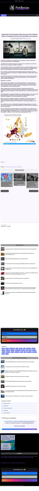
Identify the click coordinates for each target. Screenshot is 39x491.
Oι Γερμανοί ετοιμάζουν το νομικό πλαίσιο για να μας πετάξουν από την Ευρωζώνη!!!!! (21, 249)
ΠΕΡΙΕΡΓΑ (20, 348)
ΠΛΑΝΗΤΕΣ (34, 350)
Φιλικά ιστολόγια (6, 403)
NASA (27, 350)
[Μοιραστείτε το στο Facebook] (29, 38)
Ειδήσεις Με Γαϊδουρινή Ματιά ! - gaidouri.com (14, 485)
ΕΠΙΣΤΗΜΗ (23, 350)
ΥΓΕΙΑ (24, 348)
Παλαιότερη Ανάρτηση (34, 190)
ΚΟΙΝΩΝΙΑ (12, 350)
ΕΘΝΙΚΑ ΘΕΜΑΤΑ (18, 350)
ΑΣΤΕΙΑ (30, 350)
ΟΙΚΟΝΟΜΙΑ (8, 350)
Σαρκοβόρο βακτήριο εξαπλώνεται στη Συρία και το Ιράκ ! (15, 386)
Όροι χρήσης (5, 410)
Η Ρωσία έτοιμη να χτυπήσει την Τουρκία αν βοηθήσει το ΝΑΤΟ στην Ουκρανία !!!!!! (20, 263)
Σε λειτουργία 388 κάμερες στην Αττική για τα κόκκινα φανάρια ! (19, 183)
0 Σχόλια (24, 38)
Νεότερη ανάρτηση (4, 190)
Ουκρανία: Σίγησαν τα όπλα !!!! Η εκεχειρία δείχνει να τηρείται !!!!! (17, 278)
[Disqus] (19, 208)
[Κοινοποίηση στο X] (28, 38)
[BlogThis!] (27, 38)
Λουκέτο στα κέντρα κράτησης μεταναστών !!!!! (14, 283)
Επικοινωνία (5, 405)
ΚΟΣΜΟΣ (7, 348)
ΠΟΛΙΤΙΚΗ (3, 350)
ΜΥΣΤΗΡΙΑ (33, 348)
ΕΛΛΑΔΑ (3, 348)
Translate (8, 226)
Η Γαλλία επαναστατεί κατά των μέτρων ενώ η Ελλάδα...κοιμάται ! (17, 366)
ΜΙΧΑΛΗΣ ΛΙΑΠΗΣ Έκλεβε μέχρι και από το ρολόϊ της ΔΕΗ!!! (16, 258)
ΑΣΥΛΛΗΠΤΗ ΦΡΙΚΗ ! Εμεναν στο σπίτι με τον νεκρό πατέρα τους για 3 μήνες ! (20, 361)
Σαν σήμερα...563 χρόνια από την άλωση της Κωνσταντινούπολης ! (17, 376)
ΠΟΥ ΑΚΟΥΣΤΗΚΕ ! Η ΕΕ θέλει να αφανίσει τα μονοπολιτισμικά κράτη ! (18, 381)
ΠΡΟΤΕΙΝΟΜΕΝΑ (12, 348)
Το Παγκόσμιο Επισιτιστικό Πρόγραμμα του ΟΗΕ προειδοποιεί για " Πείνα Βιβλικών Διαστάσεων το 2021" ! (32, 185)
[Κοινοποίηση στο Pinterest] (30, 38)
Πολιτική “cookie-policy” (7, 408)
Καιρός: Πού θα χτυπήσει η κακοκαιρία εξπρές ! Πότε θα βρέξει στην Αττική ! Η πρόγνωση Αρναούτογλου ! (6, 184)
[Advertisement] (19, 25)
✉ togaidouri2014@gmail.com (19, 429)
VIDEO (17, 348)
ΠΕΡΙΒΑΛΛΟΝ (28, 348)
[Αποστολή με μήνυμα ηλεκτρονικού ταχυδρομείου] (26, 38)
